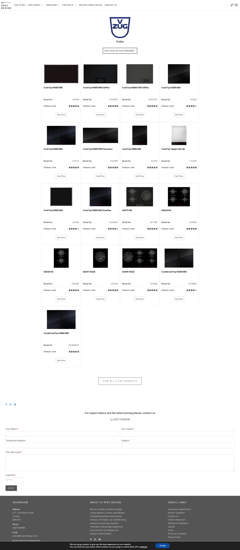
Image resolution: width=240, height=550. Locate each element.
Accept (162, 545)
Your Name (12, 429)
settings (143, 547)
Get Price (61, 115)
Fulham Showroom (176, 520)
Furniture (51, 5)
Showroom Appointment (179, 509)
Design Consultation (90, 5)
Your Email (127, 429)
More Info (120, 50)
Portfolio (68, 5)
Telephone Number (16, 440)
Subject (125, 440)
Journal (171, 526)
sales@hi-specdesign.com (25, 536)
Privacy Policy (174, 537)
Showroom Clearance (178, 523)
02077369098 (18, 528)
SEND (11, 488)
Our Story (20, 5)
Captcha (11, 475)
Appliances (34, 5)
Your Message (14, 452)
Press (170, 530)
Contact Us (111, 5)
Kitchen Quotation (176, 513)
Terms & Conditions (177, 533)
